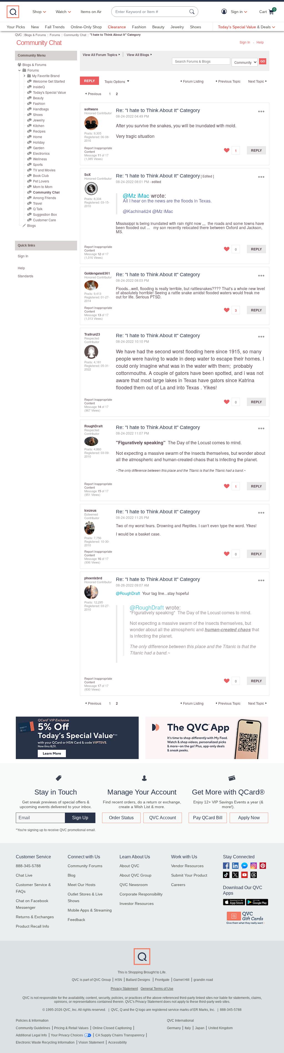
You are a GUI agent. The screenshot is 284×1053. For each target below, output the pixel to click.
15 (99, 491)
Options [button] (261, 111)
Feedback (76, 919)
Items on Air (91, 11)
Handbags (41, 108)
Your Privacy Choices (67, 1035)
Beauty (158, 27)
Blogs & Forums (35, 34)
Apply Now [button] (249, 817)
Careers (178, 884)
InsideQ (39, 86)
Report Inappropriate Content (98, 150)
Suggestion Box (45, 214)
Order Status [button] (121, 817)
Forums (55, 34)
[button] (225, 11)
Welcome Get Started (49, 81)
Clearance (117, 27)
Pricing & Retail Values (71, 1028)
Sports (38, 164)
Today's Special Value (49, 92)
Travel (37, 203)
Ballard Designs (138, 980)
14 (99, 406)
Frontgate (162, 980)
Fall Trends (55, 27)
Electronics (41, 153)
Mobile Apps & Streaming (90, 910)
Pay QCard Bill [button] (207, 817)
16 (99, 558)
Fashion (139, 27)
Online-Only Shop (86, 27)
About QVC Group (135, 875)
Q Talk (37, 208)
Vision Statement (91, 1042)
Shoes (195, 27)
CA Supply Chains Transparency (119, 1035)
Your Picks (16, 27)
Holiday (39, 142)
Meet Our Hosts (81, 884)
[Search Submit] (192, 12)
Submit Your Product (189, 875)
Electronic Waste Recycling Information (45, 1042)
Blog (71, 875)
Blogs (31, 225)
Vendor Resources (187, 866)
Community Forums (85, 866)
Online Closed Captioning (112, 1028)
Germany (174, 1028)
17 (99, 685)
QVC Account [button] (162, 817)
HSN (118, 980)
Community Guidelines (33, 1028)
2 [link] (117, 93)
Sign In (245, 42)
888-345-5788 (28, 866)
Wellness (40, 158)
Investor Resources (137, 903)
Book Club (41, 175)
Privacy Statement (124, 989)
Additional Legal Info (31, 1035)
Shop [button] (37, 11)
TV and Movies (44, 170)
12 (99, 254)
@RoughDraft (128, 593)
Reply (256, 150)
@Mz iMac (136, 195)
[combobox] (149, 12)
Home (37, 136)
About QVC (129, 866)
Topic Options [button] (115, 81)
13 (99, 315)
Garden (38, 147)
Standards (25, 275)
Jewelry (177, 27)
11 (99, 155)
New (35, 27)
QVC (18, 34)
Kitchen (38, 125)
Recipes (39, 131)
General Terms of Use (157, 989)
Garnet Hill (181, 980)
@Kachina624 (137, 211)
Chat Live (24, 875)
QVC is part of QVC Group (91, 980)
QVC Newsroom (134, 884)
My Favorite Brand (46, 75)
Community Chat (75, 34)
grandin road (203, 980)
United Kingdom (220, 1028)
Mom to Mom (42, 186)
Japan (199, 1028)
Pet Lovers (41, 181)
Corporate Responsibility (141, 894)
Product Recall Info (32, 926)
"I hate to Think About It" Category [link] (115, 34)
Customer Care (44, 219)
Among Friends (44, 197)
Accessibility (117, 1042)
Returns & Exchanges (35, 917)
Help (260, 42)
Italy (188, 1028)
